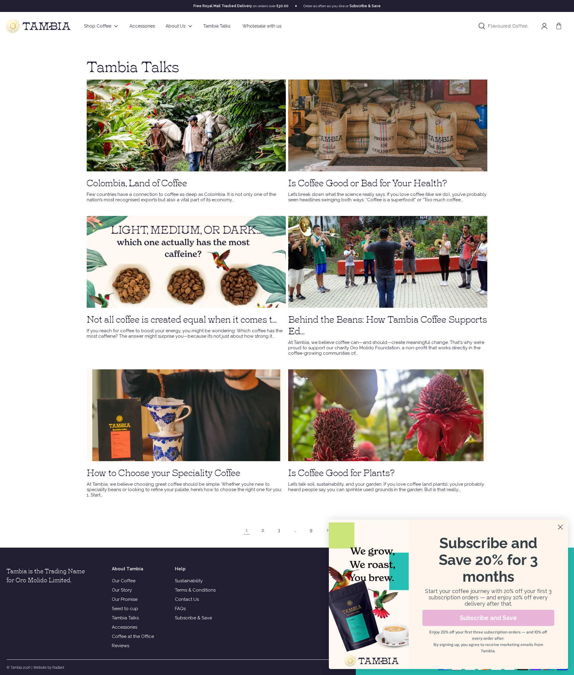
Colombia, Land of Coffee (137, 182)
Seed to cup (125, 608)
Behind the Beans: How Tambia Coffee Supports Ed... (387, 324)
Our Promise (125, 599)
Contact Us (187, 599)
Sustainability (189, 580)
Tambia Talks (125, 618)
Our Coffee (123, 580)
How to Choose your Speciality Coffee (163, 472)
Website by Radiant (48, 667)
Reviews (120, 645)
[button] (558, 26)
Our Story (122, 590)
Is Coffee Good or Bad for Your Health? (367, 182)
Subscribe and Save (488, 617)
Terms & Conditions (195, 590)
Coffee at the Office (133, 636)
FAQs (180, 608)
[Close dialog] (560, 527)
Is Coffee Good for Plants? (341, 472)
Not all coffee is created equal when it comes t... (182, 318)
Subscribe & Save (193, 618)
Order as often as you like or (342, 6)
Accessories (124, 627)
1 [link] (247, 530)
